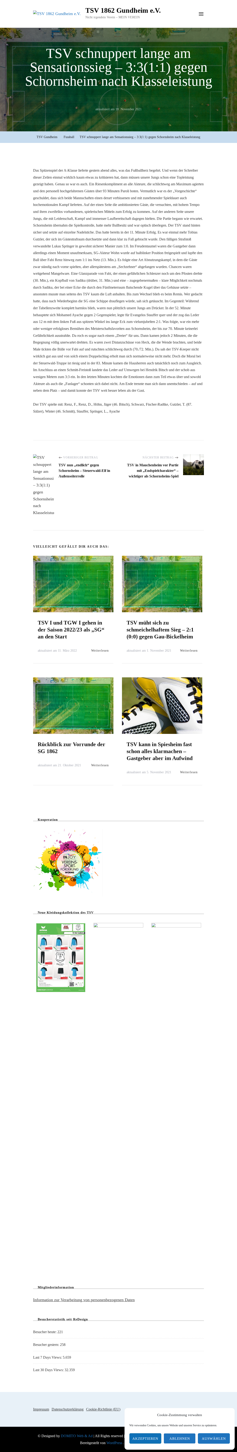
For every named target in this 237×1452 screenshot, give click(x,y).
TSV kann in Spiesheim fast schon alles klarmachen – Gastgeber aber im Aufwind (160, 751)
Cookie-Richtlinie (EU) (103, 1409)
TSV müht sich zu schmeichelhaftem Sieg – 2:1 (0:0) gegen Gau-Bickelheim (160, 630)
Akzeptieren (145, 1438)
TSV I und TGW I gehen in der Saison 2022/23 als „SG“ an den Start (71, 630)
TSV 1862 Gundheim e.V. (123, 10)
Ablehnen (179, 1438)
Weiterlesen (100, 650)
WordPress (114, 1443)
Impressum (41, 1409)
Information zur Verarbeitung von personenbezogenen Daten (84, 1299)
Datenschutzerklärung (68, 1409)
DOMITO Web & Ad (77, 1436)
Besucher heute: (45, 1332)
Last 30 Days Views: (49, 1370)
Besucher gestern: (46, 1345)
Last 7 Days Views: (48, 1357)
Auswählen (214, 1438)
